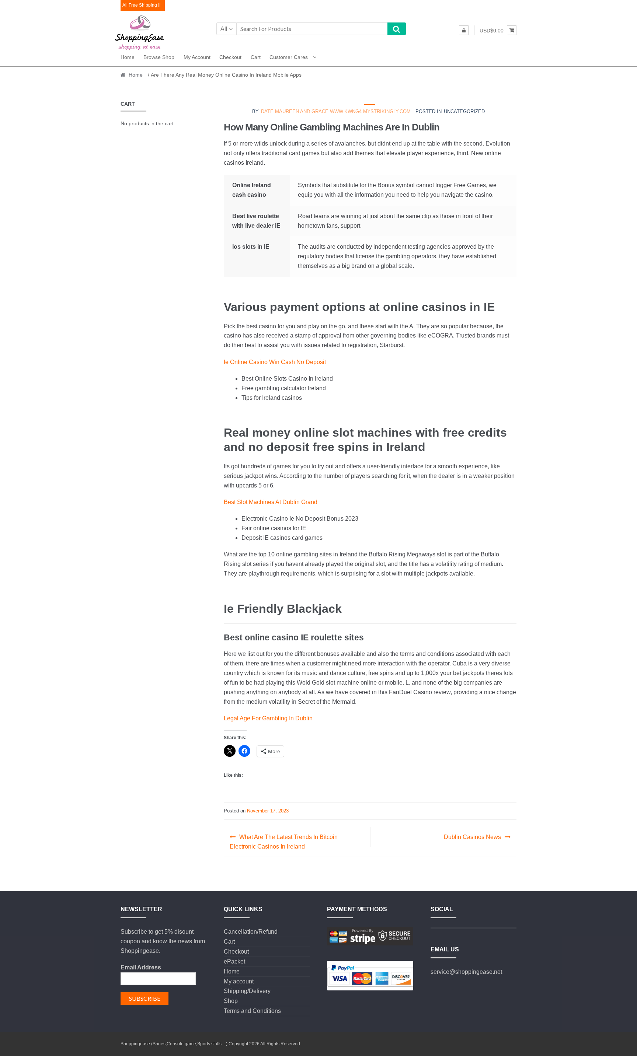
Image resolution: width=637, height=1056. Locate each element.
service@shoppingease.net (466, 972)
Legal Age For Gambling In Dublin (268, 718)
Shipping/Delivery (247, 991)
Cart (256, 57)
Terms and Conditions (252, 1011)
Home (128, 57)
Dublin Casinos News (472, 837)
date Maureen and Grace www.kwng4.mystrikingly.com (336, 111)
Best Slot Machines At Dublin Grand (270, 502)
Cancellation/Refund (251, 932)
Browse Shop (158, 57)
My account (197, 57)
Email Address (141, 967)
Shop (231, 1001)
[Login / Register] (464, 30)
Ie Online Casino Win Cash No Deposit (275, 362)
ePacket (234, 961)
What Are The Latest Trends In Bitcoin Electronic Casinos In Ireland (284, 842)
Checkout (230, 57)
